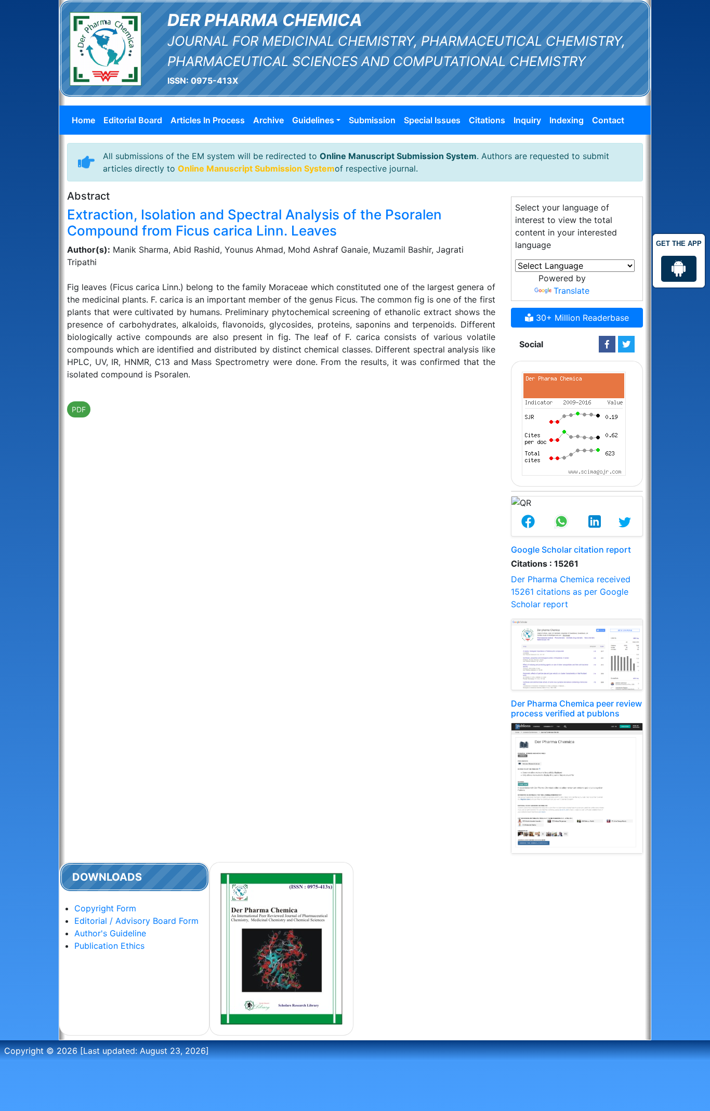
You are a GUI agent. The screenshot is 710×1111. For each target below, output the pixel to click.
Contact (608, 120)
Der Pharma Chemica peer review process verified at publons (576, 708)
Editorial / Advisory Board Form (136, 921)
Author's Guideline (110, 933)
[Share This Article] (528, 522)
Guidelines (313, 120)
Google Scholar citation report (571, 549)
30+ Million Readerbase (581, 317)
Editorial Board (132, 120)
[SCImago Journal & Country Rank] (574, 422)
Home (83, 120)
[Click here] (607, 344)
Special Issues (432, 120)
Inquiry (527, 120)
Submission (372, 120)
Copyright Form (105, 908)
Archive (268, 120)
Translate (571, 290)
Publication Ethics (109, 945)
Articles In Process (207, 120)
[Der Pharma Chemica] (105, 48)
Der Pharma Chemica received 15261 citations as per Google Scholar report (570, 591)
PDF (79, 409)
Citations (487, 120)
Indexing (566, 120)
